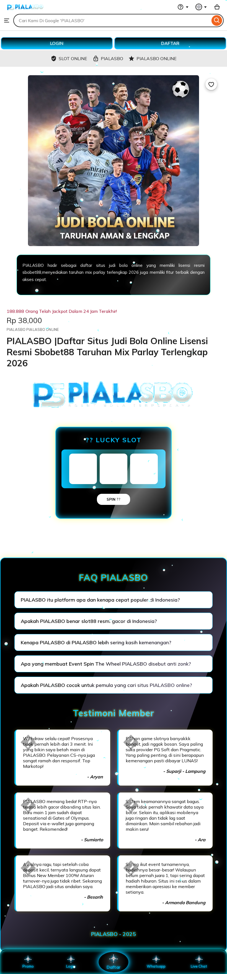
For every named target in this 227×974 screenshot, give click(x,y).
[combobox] (111, 20)
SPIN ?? (113, 499)
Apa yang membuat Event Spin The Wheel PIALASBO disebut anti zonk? (106, 664)
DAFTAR (170, 43)
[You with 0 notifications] (201, 7)
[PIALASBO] (25, 11)
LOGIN (56, 43)
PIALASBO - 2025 (113, 934)
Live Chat (199, 966)
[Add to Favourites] (211, 84)
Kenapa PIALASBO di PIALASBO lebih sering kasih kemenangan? (96, 642)
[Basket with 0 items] (217, 7)
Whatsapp (156, 966)
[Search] (217, 20)
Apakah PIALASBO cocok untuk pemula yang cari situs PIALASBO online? (106, 685)
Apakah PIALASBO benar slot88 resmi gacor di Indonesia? (89, 621)
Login (71, 966)
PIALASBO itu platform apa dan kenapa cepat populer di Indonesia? (100, 600)
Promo (28, 966)
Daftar (113, 967)
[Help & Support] (183, 7)
